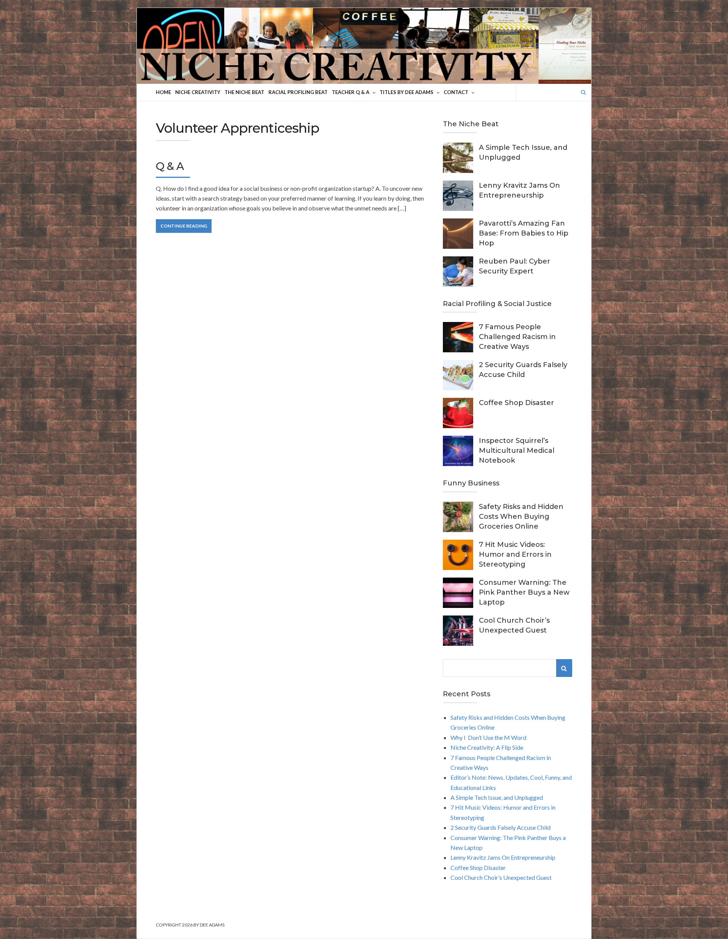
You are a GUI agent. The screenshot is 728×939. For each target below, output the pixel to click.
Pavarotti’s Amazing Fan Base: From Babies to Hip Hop (523, 233)
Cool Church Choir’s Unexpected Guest (501, 877)
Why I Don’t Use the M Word (488, 737)
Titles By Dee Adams (406, 92)
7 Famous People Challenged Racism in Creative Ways (517, 337)
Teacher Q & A (350, 92)
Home (163, 92)
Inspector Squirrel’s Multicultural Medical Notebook (516, 451)
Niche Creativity (197, 92)
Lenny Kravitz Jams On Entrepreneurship (502, 857)
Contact (456, 92)
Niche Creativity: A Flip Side (486, 747)
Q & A (170, 166)
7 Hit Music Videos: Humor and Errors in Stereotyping (515, 554)
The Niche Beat (244, 92)
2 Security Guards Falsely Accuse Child (500, 827)
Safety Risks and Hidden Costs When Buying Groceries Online (521, 516)
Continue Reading (183, 226)
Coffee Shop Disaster (516, 403)
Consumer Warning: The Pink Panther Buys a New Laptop (524, 592)
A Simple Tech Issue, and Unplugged (496, 797)
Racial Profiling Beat (298, 92)
